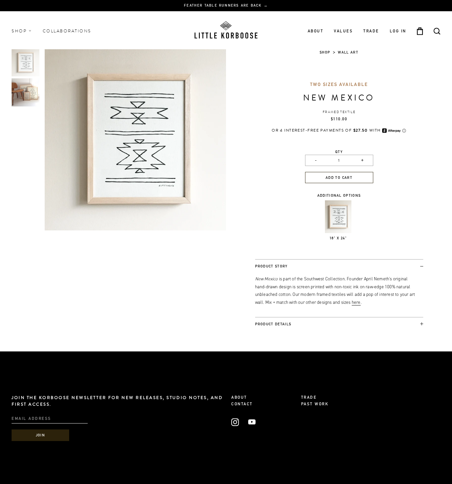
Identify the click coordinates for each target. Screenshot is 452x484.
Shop (20, 31)
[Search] (437, 31)
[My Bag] (420, 31)
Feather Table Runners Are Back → (226, 6)
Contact (242, 404)
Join (40, 435)
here (356, 302)
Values (343, 31)
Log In (398, 31)
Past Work (315, 404)
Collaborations (67, 31)
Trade (371, 31)
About (316, 31)
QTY (339, 152)
